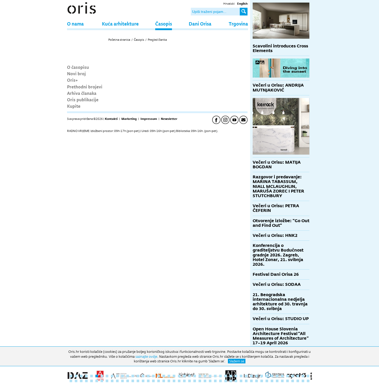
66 (163, 381)
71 (189, 381)
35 (246, 376)
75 (210, 381)
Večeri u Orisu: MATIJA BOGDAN (277, 165)
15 (143, 376)
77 (220, 381)
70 (184, 381)
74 (205, 381)
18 (158, 376)
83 (251, 381)
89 (282, 381)
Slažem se (236, 361)
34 (241, 376)
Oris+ (72, 80)
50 (81, 381)
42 (282, 376)
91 (292, 381)
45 (297, 376)
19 (163, 376)
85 (261, 381)
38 (261, 376)
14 (138, 376)
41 (277, 376)
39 (267, 376)
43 (287, 376)
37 (256, 376)
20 (169, 376)
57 (117, 381)
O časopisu (78, 67)
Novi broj (76, 73)
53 (96, 381)
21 (174, 376)
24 (189, 376)
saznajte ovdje (146, 356)
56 (112, 381)
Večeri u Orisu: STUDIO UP (281, 318)
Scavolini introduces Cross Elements (280, 48)
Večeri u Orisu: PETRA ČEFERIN (276, 208)
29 (215, 376)
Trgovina (238, 23)
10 (117, 376)
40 (272, 376)
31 (225, 376)
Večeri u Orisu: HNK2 (275, 235)
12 (127, 376)
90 (287, 381)
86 (267, 381)
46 (303, 376)
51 (86, 381)
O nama (75, 23)
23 (184, 376)
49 (76, 381)
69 (179, 381)
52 (91, 381)
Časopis (163, 23)
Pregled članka (157, 40)
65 (158, 381)
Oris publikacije (82, 99)
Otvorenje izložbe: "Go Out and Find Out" (281, 223)
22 (179, 376)
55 (107, 381)
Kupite (73, 106)
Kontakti (111, 119)
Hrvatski (229, 4)
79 (230, 381)
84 (256, 381)
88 (277, 381)
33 (236, 376)
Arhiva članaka (81, 93)
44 (292, 376)
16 (148, 376)
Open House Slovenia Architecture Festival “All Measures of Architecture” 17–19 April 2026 (281, 336)
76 (215, 381)
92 (297, 381)
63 (148, 381)
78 (225, 381)
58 (122, 381)
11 (122, 376)
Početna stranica (119, 40)
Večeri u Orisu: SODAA (277, 284)
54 (102, 381)
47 (308, 376)
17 (153, 376)
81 (241, 381)
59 (127, 381)
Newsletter (169, 119)
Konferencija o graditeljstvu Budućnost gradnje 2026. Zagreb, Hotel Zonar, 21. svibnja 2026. (278, 255)
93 (303, 381)
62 (143, 381)
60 (132, 381)
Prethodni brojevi (84, 87)
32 (230, 376)
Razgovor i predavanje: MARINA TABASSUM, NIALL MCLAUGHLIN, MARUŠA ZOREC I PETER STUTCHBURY (278, 186)
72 (194, 381)
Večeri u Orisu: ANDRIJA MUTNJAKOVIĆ (278, 87)
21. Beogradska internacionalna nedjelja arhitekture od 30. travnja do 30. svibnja (280, 302)
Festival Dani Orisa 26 (276, 274)
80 (236, 381)
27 (205, 376)
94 (308, 381)
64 (153, 381)
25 (194, 376)
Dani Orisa (200, 23)
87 (272, 381)
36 (251, 376)
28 (210, 376)
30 (220, 376)
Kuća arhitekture (120, 23)
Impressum (149, 119)
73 (200, 381)
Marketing (129, 119)
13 (132, 376)
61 (138, 381)
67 (169, 381)
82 (246, 381)
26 (200, 376)
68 (174, 381)
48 (71, 381)
